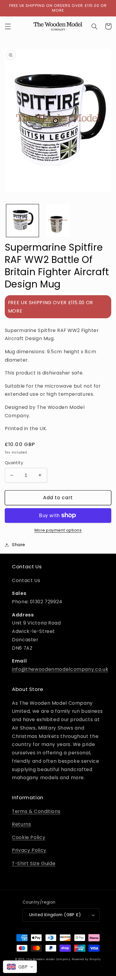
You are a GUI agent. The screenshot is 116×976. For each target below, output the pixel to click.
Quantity (14, 463)
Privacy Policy (29, 850)
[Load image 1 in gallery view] (22, 220)
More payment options (58, 530)
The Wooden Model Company (48, 959)
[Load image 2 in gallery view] (58, 220)
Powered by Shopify (86, 959)
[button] (8, 26)
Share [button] (18, 545)
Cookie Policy (28, 837)
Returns (21, 824)
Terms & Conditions (36, 811)
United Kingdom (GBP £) (55, 915)
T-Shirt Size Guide (33, 863)
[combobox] (20, 966)
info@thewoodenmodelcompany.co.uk (60, 669)
